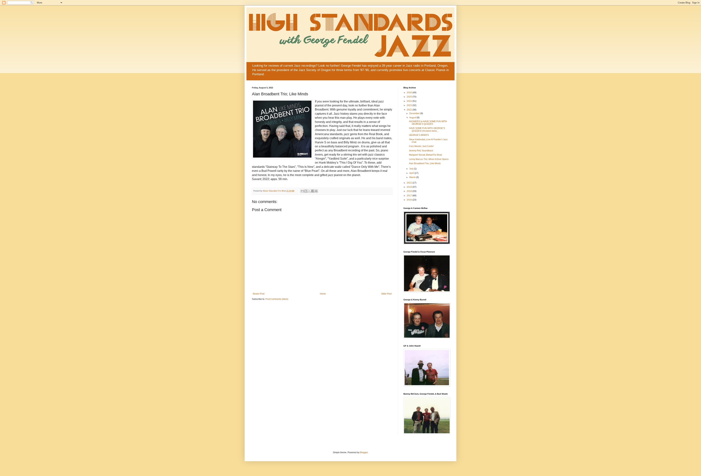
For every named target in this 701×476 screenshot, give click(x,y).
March (412, 177)
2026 (409, 92)
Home (323, 294)
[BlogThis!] (306, 191)
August (413, 117)
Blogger (364, 452)
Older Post (386, 294)
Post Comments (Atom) (276, 299)
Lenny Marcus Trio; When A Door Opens (429, 159)
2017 (409, 195)
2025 (409, 96)
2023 (409, 105)
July (411, 168)
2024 (409, 101)
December (414, 113)
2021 (409, 182)
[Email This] (302, 191)
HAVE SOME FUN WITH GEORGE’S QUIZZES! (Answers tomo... (427, 129)
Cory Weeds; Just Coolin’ (421, 146)
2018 (409, 191)
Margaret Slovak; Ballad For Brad (425, 155)
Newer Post (258, 294)
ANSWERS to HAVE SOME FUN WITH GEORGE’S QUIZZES (428, 122)
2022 (409, 109)
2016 (409, 199)
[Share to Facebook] (313, 191)
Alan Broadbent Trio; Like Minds (425, 163)
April (411, 173)
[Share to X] (309, 191)
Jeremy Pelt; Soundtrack (421, 150)
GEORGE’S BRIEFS (419, 135)
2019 (409, 187)
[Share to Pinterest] (316, 191)
